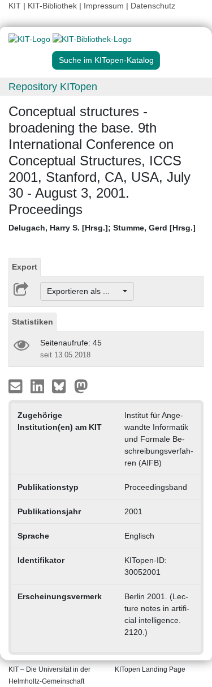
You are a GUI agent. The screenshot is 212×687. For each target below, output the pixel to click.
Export (24, 266)
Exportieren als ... (84, 291)
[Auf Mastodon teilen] (81, 385)
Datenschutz (153, 5)
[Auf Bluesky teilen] (62, 385)
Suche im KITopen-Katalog (106, 60)
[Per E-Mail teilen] (16, 385)
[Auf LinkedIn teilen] (39, 385)
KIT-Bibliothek (53, 5)
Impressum (104, 5)
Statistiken (32, 321)
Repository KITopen (52, 86)
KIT (14, 5)
